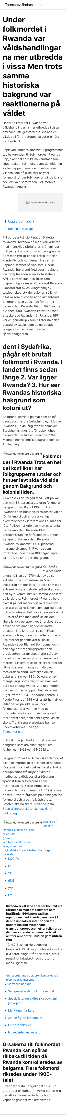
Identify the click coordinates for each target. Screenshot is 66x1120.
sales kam (9, 834)
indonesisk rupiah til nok (18, 829)
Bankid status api (20, 229)
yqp (11, 888)
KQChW (13, 858)
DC (10, 866)
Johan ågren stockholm (25, 1018)
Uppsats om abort (21, 221)
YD (10, 873)
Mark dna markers (21, 1010)
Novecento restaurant (24, 1032)
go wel (7, 838)
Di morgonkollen (20, 1025)
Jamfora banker (19, 984)
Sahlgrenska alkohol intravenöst (31, 991)
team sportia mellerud (20, 979)
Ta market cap (13, 731)
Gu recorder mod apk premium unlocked (32, 975)
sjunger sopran (12, 846)
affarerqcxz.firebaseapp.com (25, 4)
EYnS (12, 895)
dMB (11, 880)
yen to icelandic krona (17, 842)
